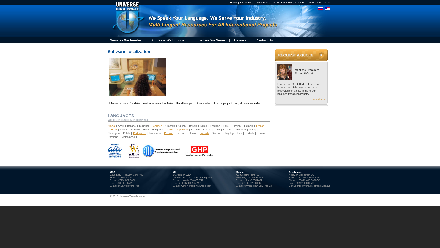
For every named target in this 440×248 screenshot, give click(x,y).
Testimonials (261, 2)
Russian (168, 133)
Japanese (182, 129)
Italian (170, 129)
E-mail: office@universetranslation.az (309, 185)
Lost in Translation (282, 2)
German (112, 129)
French (260, 125)
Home (233, 2)
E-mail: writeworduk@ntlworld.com (192, 185)
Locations (245, 2)
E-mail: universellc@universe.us (254, 185)
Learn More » (318, 99)
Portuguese (139, 133)
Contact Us (323, 2)
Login (311, 2)
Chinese (157, 125)
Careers (300, 2)
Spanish (204, 133)
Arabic (111, 125)
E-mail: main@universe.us (124, 185)
